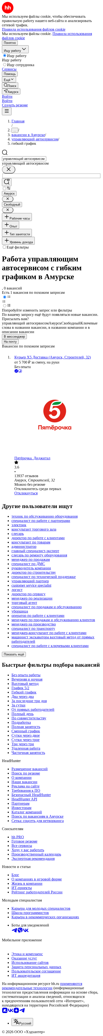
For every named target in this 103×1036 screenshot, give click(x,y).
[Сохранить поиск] (6, 182)
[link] (10, 85)
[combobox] (24, 158)
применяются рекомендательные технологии (42, 986)
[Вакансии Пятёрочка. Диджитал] (56, 415)
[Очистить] (8, 170)
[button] (7, 96)
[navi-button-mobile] (6, 111)
